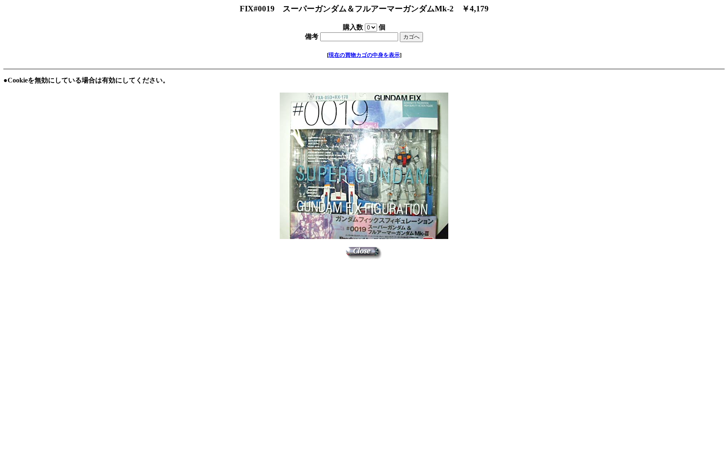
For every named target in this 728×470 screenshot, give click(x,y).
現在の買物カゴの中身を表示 (364, 55)
